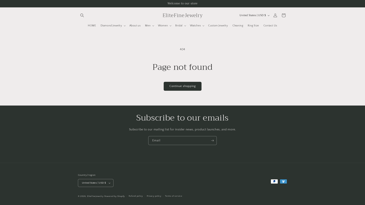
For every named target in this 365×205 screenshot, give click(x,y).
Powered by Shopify (114, 196)
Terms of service (173, 196)
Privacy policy (154, 196)
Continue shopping (182, 86)
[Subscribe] (212, 140)
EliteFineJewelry (95, 196)
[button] (82, 15)
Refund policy (136, 196)
